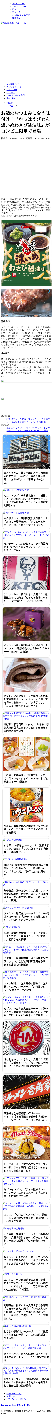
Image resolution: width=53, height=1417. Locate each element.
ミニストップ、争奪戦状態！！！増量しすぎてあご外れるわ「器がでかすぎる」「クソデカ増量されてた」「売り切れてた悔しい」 (26, 500)
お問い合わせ (13, 1396)
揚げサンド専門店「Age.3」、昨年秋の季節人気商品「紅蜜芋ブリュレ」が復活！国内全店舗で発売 (26, 727)
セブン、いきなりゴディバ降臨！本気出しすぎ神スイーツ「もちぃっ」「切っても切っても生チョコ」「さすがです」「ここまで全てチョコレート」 (26, 701)
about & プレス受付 (21, 15)
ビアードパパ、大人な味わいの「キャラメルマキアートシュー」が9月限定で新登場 (26, 1357)
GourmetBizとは (14, 1393)
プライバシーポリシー (17, 1399)
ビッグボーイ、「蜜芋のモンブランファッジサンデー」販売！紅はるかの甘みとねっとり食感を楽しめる (26, 1167)
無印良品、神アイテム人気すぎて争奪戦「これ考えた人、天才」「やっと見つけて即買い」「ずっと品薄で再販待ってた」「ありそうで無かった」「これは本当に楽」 (26, 1312)
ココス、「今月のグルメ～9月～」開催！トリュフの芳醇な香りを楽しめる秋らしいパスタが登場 (26, 1218)
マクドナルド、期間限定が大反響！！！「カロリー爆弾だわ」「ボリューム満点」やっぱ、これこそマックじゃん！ (26, 521)
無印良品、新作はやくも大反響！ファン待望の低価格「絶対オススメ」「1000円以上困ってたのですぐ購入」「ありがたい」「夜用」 (26, 895)
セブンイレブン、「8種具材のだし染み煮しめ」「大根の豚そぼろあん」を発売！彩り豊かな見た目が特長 (26, 1382)
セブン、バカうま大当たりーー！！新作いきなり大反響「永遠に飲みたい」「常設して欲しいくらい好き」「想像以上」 (26, 1012)
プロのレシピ (18, 3)
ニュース (16, 12)
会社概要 (16, 18)
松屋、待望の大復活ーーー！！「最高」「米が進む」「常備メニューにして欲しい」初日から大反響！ (26, 936)
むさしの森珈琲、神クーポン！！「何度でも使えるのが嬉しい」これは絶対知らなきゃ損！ (26, 1334)
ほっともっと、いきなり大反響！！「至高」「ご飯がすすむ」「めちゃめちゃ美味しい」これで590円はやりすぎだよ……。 (26, 1064)
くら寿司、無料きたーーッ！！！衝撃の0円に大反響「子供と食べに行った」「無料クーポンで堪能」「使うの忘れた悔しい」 (26, 1239)
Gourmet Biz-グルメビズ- (15, 1405)
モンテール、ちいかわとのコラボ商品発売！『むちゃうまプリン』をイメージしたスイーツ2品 (26, 547)
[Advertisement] (26, 53)
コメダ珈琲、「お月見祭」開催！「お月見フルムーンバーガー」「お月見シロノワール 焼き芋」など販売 (26, 986)
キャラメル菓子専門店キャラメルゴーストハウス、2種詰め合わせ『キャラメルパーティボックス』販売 (26, 648)
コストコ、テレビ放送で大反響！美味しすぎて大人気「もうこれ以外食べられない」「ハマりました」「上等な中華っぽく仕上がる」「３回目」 (26, 1284)
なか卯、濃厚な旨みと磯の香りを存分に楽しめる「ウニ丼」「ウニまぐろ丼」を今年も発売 (26, 829)
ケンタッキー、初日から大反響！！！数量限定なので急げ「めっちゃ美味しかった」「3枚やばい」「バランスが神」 (26, 597)
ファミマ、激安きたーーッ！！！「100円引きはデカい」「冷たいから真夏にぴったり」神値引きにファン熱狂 (26, 916)
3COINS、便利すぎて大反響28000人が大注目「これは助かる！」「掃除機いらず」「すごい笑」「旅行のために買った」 (26, 870)
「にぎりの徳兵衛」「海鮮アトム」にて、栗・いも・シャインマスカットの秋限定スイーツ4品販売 (26, 778)
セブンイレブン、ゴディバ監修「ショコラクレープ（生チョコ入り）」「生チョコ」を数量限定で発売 (26, 1192)
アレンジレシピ (19, 6)
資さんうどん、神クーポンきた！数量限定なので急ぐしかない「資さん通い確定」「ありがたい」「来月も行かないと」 (26, 477)
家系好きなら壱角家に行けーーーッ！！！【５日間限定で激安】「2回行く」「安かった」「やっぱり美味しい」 (26, 1116)
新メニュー (17, 9)
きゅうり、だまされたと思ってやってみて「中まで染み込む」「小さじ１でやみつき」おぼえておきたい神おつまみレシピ (26, 1262)
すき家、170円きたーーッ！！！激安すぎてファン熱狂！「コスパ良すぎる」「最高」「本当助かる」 (26, 848)
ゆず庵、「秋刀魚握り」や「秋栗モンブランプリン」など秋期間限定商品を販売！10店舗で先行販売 (26, 961)
